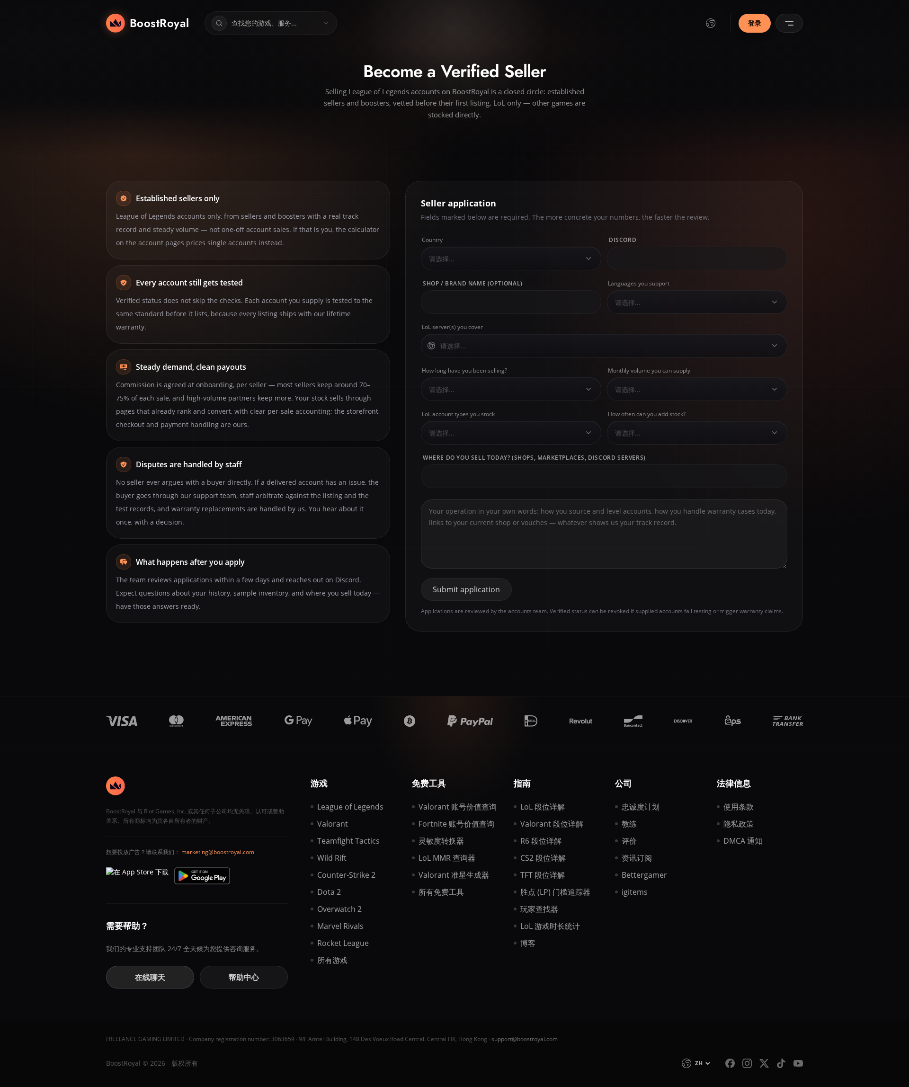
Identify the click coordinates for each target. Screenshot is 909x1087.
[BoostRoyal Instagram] (747, 1063)
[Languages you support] (774, 302)
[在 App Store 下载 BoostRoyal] (137, 876)
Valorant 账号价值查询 (458, 807)
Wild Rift (332, 858)
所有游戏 (332, 960)
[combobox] (503, 259)
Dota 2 (329, 892)
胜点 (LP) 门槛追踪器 (555, 892)
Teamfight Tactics (348, 841)
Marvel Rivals (340, 926)
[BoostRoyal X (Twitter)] (764, 1063)
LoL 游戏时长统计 (550, 926)
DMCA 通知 (742, 841)
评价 (629, 841)
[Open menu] (789, 23)
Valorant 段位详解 (551, 824)
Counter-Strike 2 (346, 875)
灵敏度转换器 (441, 841)
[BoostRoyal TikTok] (781, 1063)
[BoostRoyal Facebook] (730, 1063)
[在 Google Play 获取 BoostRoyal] (202, 876)
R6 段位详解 (540, 841)
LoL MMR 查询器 (447, 858)
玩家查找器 (539, 909)
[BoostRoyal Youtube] (798, 1063)
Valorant (332, 824)
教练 (629, 824)
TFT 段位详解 (542, 875)
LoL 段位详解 (542, 807)
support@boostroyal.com (524, 1039)
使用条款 (738, 807)
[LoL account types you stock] (588, 432)
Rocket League (343, 943)
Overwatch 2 (339, 909)
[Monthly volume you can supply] (774, 389)
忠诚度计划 (640, 807)
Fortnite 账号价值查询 (456, 824)
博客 (527, 943)
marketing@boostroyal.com (217, 852)
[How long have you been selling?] (588, 389)
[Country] (588, 258)
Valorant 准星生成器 (454, 875)
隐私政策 (738, 824)
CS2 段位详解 (543, 858)
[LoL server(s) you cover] (774, 345)
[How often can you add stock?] (774, 432)
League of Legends (350, 807)
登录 (754, 22)
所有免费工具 (441, 892)
